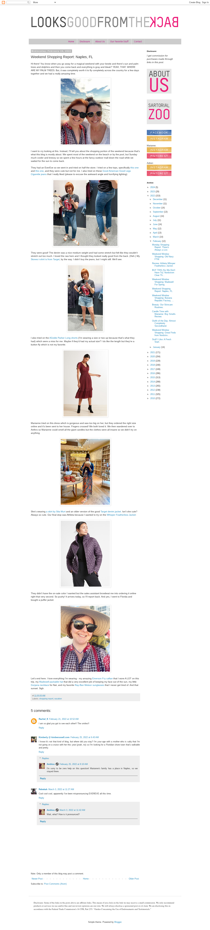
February (157, 241)
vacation (58, 699)
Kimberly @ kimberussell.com (54, 737)
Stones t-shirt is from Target (45, 259)
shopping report (46, 699)
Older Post (134, 878)
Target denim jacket (111, 511)
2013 (153, 386)
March (156, 237)
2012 (153, 390)
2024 (153, 187)
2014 (153, 381)
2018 (153, 365)
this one (134, 167)
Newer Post (37, 878)
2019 (153, 361)
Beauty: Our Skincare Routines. (162, 306)
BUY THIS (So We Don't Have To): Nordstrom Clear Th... (163, 272)
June (155, 224)
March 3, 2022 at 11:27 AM (61, 789)
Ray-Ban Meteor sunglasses (89, 685)
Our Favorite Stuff (119, 41)
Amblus (51, 764)
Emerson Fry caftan (102, 678)
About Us (100, 41)
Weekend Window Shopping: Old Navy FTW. (163, 256)
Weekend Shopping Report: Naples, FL (162, 290)
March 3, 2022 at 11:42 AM (72, 810)
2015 (153, 377)
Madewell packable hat (51, 681)
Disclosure (85, 41)
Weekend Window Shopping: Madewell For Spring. (163, 282)
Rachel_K (43, 719)
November (158, 203)
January (157, 347)
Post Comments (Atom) (55, 884)
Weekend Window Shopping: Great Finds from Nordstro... (164, 332)
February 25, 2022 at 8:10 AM (74, 764)
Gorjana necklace (40, 685)
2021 (153, 352)
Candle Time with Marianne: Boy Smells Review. (164, 314)
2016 (153, 373)
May (155, 228)
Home (71, 41)
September (158, 212)
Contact (138, 41)
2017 (153, 369)
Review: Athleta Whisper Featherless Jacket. (163, 264)
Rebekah (43, 789)
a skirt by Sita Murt (55, 511)
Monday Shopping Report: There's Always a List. (160, 247)
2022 (153, 195)
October (157, 207)
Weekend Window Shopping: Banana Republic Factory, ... (163, 298)
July (155, 220)
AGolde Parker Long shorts (63, 338)
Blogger (117, 922)
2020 (153, 356)
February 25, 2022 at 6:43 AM (85, 737)
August (156, 216)
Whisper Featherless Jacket (121, 514)
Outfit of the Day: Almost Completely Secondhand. (164, 323)
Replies (45, 758)
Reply (41, 728)
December (158, 199)
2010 (153, 398)
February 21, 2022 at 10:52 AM (64, 719)
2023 (153, 191)
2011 (153, 394)
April (155, 232)
